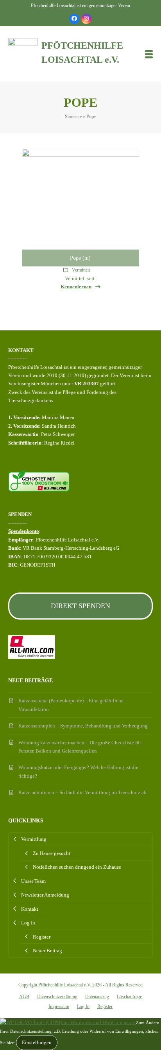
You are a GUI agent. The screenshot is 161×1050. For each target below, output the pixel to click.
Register (105, 1006)
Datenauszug (97, 996)
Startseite (73, 116)
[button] (149, 54)
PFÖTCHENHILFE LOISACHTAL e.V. (82, 52)
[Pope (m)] (80, 207)
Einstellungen (37, 1042)
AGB (24, 996)
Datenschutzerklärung (57, 996)
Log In (83, 1006)
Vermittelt (81, 270)
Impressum (58, 1006)
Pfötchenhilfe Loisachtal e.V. (64, 985)
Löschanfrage (129, 996)
